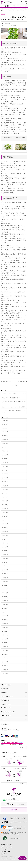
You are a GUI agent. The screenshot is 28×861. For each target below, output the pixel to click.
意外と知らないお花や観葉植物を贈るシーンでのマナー (14, 402)
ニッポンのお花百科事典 (12, 25)
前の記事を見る (6, 381)
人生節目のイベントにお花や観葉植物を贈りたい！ (14, 394)
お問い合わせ (14, 809)
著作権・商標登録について (6, 847)
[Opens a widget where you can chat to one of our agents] (22, 858)
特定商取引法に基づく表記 (6, 844)
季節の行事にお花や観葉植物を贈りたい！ (12, 397)
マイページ (25, 5)
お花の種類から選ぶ (7, 6)
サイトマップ (3, 853)
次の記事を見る (21, 381)
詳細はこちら (22, 747)
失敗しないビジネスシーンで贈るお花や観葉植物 (13, 407)
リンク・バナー (4, 849)
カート (22, 3)
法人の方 (19, 5)
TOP (2, 5)
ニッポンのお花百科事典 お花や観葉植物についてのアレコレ (14, 411)
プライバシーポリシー (5, 851)
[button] (7, 828)
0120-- (11, 800)
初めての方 (13, 5)
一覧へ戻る (14, 385)
